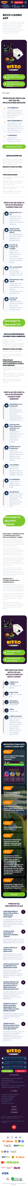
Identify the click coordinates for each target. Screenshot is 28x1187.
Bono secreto (5, 1084)
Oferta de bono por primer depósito (11, 1078)
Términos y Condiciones (8, 1096)
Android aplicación (6, 6)
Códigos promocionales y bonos (10, 1087)
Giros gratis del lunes (7, 1080)
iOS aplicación (17, 6)
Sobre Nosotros (5, 1101)
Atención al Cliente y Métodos (10, 1094)
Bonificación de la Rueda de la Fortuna (12, 1082)
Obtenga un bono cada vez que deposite (13, 1085)
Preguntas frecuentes (7, 1103)
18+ (14, 1127)
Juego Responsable (7, 1100)
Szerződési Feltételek (7, 1098)
